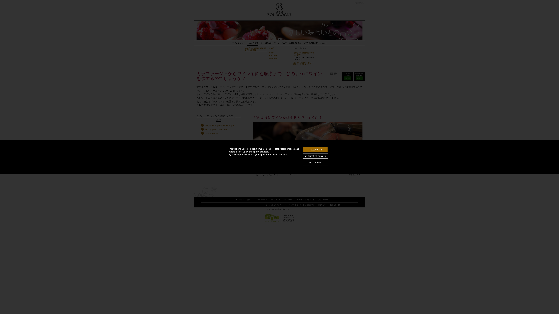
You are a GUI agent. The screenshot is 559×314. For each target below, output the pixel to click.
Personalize (315, 162)
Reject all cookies (316, 156)
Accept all (316, 149)
